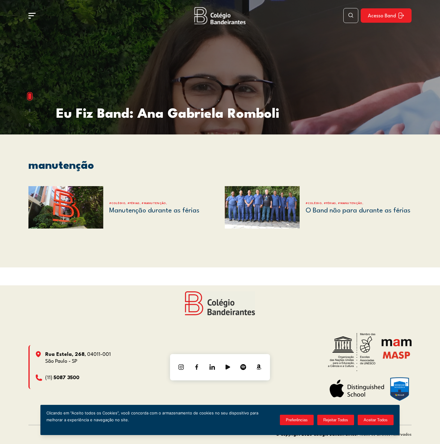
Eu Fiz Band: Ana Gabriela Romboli (167, 114)
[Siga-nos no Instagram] (181, 367)
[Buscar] (351, 15)
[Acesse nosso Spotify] (243, 367)
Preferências (297, 420)
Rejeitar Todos (335, 420)
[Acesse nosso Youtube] (228, 367)
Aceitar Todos (376, 420)
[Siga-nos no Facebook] (197, 367)
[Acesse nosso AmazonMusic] (259, 367)
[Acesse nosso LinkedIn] (212, 367)
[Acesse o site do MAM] (397, 344)
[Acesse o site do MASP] (396, 355)
